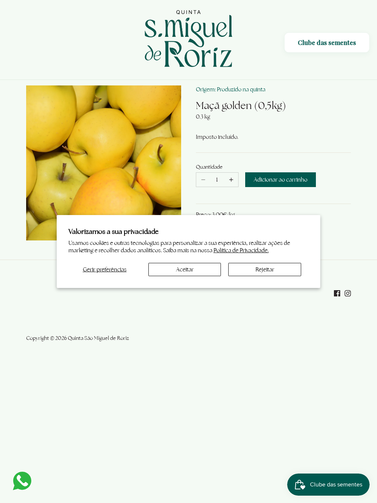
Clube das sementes (327, 42)
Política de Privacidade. (241, 250)
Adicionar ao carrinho (280, 179)
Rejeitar (265, 269)
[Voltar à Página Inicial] (188, 40)
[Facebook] (337, 292)
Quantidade (209, 167)
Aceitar (185, 269)
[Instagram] (348, 292)
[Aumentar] (231, 180)
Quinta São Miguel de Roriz (98, 338)
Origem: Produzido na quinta (230, 89)
